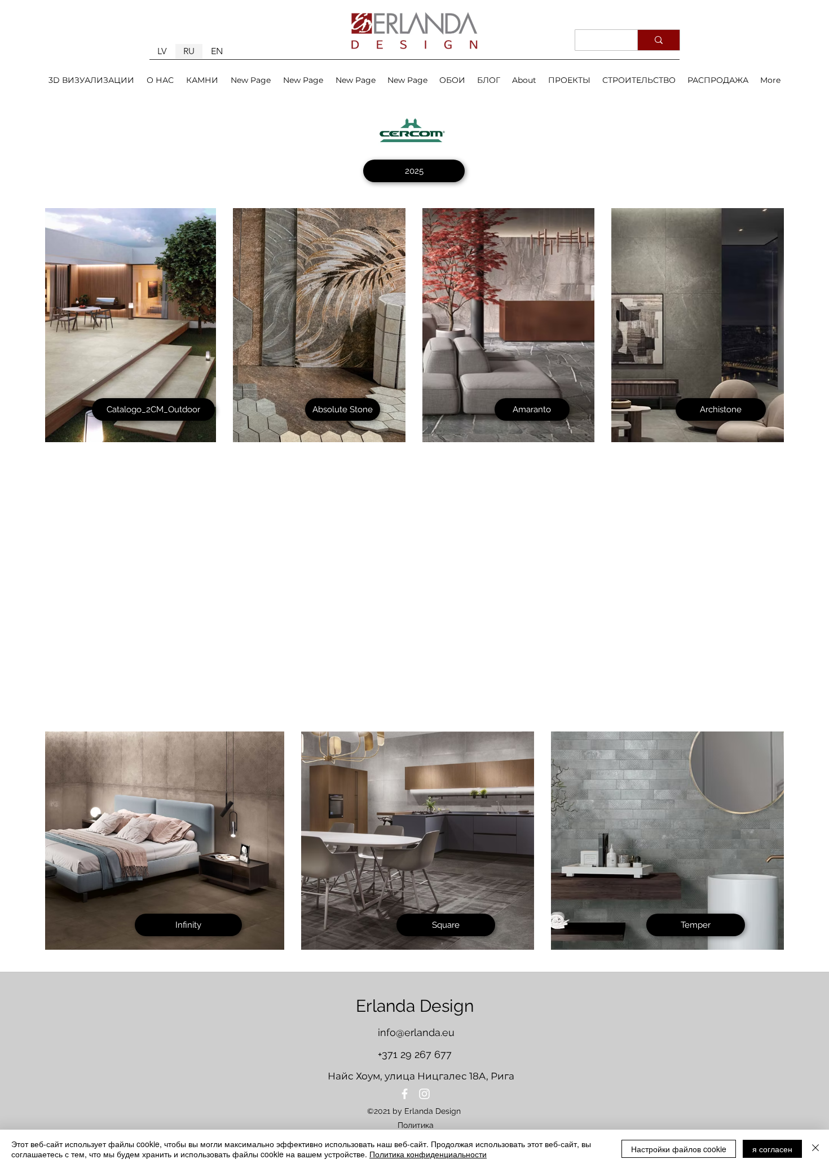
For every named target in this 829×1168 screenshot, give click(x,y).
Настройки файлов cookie (678, 1148)
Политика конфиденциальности (428, 1154)
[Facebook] (405, 1094)
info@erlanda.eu (416, 1032)
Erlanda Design (415, 1006)
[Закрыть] (815, 1149)
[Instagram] (424, 1094)
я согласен (772, 1148)
